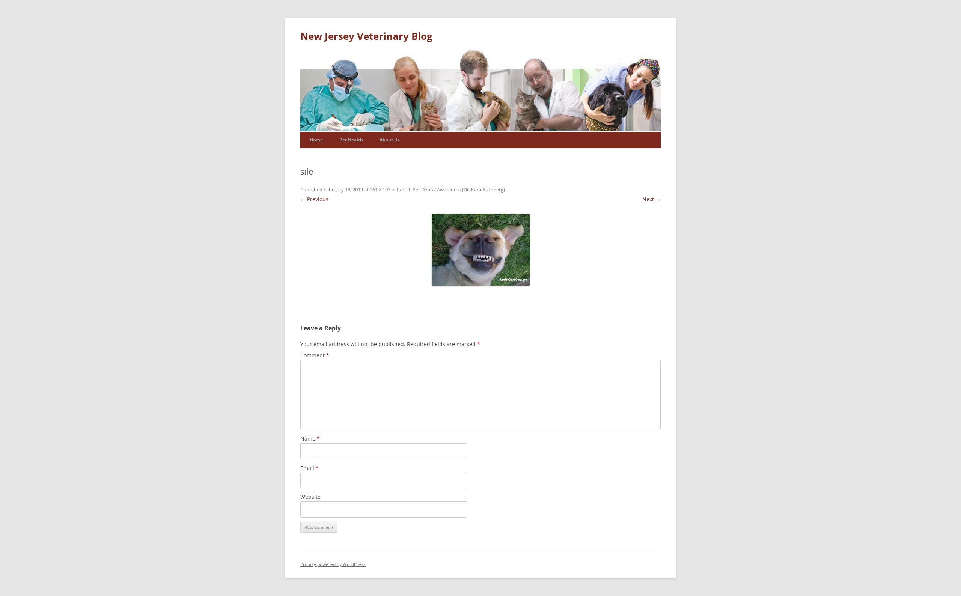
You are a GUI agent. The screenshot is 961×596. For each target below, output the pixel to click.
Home (316, 140)
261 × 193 (380, 189)
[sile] (480, 250)
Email (309, 467)
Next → (651, 199)
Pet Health (351, 140)
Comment (314, 355)
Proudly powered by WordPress (333, 564)
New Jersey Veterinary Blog (366, 36)
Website (310, 496)
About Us (390, 140)
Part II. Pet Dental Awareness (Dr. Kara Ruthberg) (451, 189)
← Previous (314, 199)
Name (310, 438)
